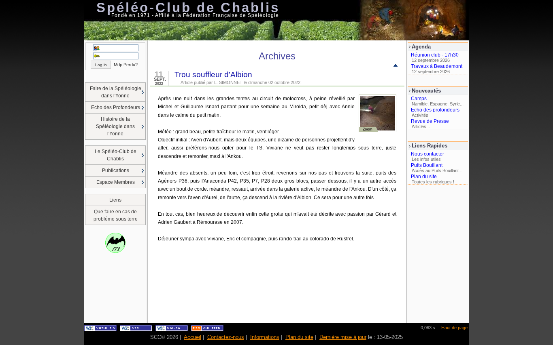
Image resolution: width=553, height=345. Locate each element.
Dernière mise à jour (342, 337)
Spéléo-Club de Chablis (188, 7)
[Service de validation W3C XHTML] (100, 329)
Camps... (420, 98)
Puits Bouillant (426, 165)
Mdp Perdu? (126, 64)
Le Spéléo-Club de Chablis (115, 155)
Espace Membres (115, 182)
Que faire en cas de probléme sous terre (116, 215)
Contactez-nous (225, 337)
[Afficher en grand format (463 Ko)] (377, 130)
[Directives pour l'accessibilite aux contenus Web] (171, 329)
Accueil (192, 337)
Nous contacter (427, 154)
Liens (115, 200)
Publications (115, 170)
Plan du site (424, 176)
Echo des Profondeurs (115, 107)
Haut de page (454, 327)
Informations (264, 337)
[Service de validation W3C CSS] (136, 329)
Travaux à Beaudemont (436, 66)
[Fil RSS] (207, 329)
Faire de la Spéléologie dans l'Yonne (115, 92)
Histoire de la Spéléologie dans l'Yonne (115, 126)
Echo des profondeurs (435, 110)
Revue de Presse (430, 121)
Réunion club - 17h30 (435, 55)
